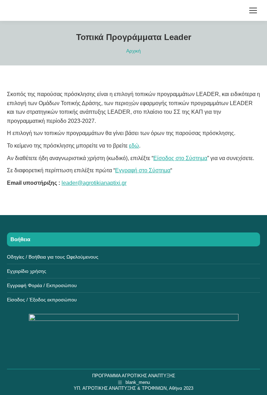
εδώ (134, 146)
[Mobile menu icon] (253, 10)
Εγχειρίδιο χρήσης (26, 271)
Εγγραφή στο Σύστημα (142, 170)
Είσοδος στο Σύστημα (180, 158)
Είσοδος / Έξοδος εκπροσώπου (42, 299)
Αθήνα (175, 388)
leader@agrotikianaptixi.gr (94, 183)
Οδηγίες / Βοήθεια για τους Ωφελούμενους (52, 257)
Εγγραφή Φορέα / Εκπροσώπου (42, 285)
